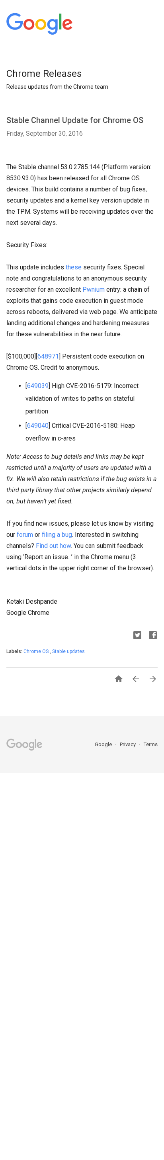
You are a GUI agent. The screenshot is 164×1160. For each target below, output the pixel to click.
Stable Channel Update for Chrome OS (74, 120)
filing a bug (56, 534)
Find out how (52, 546)
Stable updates (68, 651)
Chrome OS (36, 651)
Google (104, 744)
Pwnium (93, 289)
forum (24, 534)
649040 (38, 425)
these (74, 267)
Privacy (128, 744)
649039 (38, 386)
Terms (151, 744)
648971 (48, 356)
